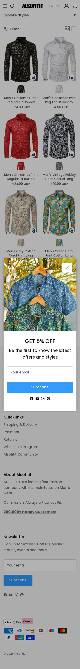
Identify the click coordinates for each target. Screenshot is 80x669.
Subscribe (40, 387)
